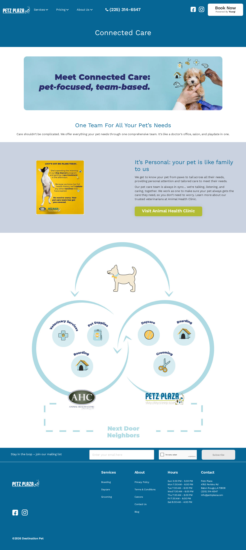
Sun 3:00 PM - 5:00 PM (180, 481)
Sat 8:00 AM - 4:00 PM (180, 502)
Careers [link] (139, 496)
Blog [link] (137, 511)
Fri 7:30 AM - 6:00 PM (179, 498)
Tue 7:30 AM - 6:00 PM (180, 488)
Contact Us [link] (140, 504)
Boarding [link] (106, 482)
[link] (192, 9)
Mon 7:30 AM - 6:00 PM (180, 484)
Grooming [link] (106, 496)
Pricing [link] (60, 9)
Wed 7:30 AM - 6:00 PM (180, 491)
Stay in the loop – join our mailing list (36, 454)
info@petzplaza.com (212, 495)
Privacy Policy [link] (142, 482)
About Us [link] (83, 9)
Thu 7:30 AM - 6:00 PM (180, 495)
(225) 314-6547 (125, 9)
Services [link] (39, 9)
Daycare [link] (105, 489)
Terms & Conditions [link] (145, 489)
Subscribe (218, 454)
